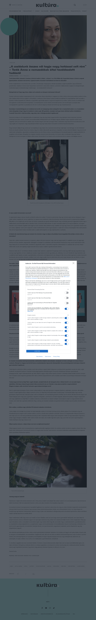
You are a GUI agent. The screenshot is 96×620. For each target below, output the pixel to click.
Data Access (48, 356)
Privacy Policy (56, 356)
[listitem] (48, 289)
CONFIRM (37, 351)
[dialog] (48, 310)
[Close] (74, 263)
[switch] (67, 293)
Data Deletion (39, 356)
